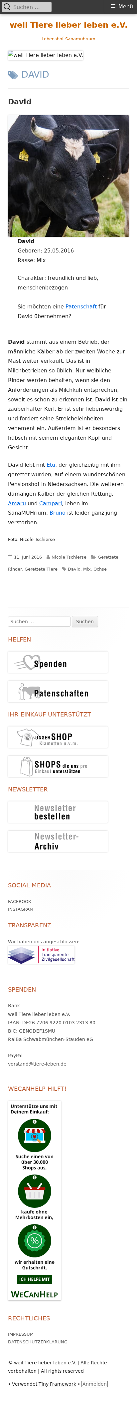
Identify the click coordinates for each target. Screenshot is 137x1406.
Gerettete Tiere (41, 569)
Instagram (20, 909)
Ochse (100, 569)
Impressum (21, 1334)
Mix (87, 569)
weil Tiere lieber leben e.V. (69, 25)
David (20, 102)
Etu (51, 465)
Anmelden (94, 1384)
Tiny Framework (57, 1384)
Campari (50, 503)
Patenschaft (81, 306)
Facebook (19, 901)
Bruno (58, 513)
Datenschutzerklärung (38, 1341)
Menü (125, 6)
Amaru (17, 503)
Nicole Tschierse (69, 557)
